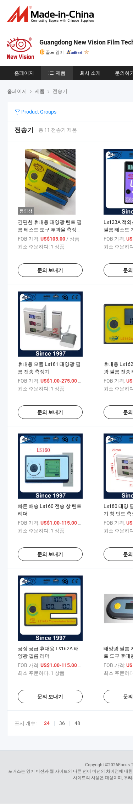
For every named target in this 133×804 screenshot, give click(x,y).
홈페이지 (24, 72)
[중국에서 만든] (51, 14)
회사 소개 (90, 72)
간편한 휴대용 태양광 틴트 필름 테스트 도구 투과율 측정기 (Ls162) (50, 229)
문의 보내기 (50, 270)
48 (77, 723)
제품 (61, 72)
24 (47, 723)
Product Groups (38, 111)
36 (62, 723)
